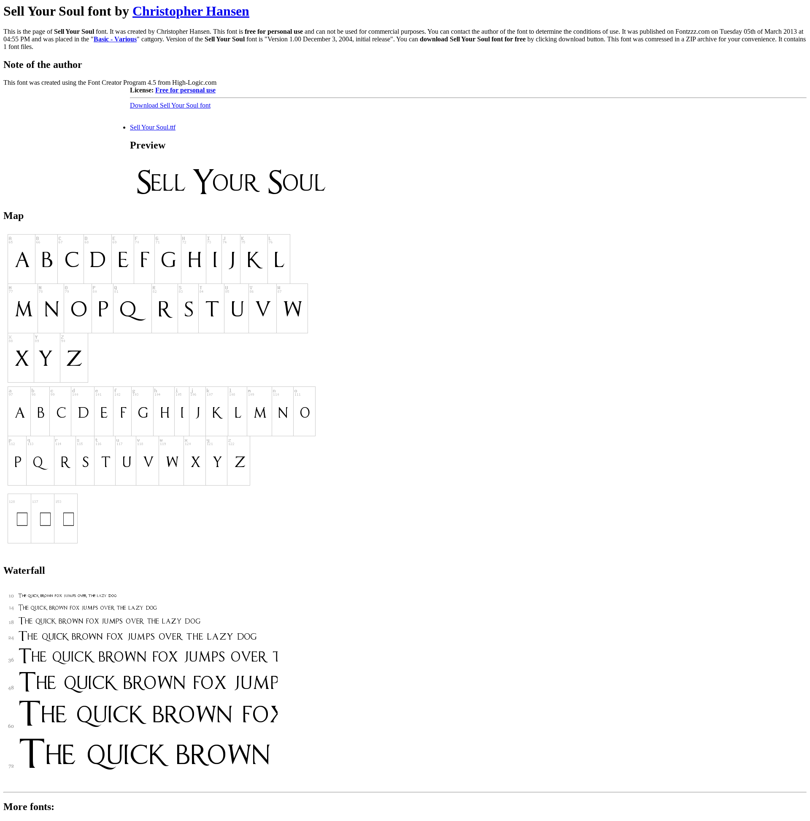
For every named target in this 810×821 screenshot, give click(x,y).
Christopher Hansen (190, 11)
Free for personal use (185, 90)
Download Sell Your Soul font (170, 105)
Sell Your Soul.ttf (153, 127)
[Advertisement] (66, 139)
